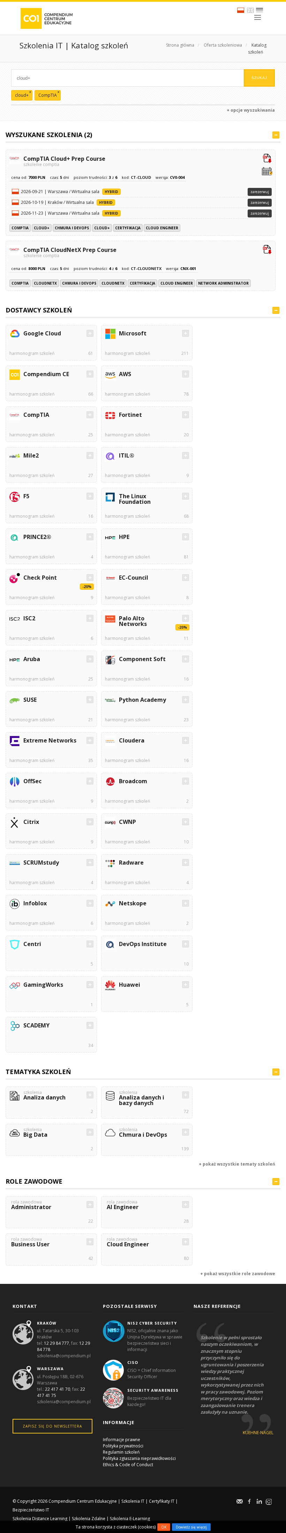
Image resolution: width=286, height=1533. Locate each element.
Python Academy (142, 700)
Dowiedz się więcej (191, 1527)
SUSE (30, 700)
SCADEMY (36, 1025)
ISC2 (29, 618)
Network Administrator (223, 283)
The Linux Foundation (135, 499)
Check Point (40, 577)
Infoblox (35, 903)
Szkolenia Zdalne (88, 1519)
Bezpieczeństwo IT (31, 1510)
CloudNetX (45, 283)
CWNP (127, 822)
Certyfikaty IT (161, 1501)
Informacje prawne (121, 1440)
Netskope (132, 903)
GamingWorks (43, 984)
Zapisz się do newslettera (52, 1426)
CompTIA (20, 227)
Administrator (31, 1205)
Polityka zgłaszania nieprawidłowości (139, 1458)
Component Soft (142, 659)
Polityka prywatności (123, 1446)
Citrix (31, 822)
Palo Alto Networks (133, 621)
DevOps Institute (143, 944)
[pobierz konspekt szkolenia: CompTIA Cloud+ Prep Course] (267, 159)
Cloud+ (42, 227)
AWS (125, 374)
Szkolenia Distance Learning (40, 1519)
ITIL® (126, 455)
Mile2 (31, 455)
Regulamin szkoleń (121, 1452)
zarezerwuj (259, 191)
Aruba (31, 659)
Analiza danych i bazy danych (141, 1098)
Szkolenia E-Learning (130, 1519)
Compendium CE (46, 374)
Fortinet (130, 415)
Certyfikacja (128, 227)
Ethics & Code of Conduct (128, 1465)
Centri (32, 944)
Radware (131, 862)
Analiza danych (44, 1095)
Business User (30, 1242)
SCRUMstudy (41, 862)
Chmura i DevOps (72, 227)
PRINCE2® (37, 537)
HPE (124, 537)
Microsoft (132, 333)
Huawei (129, 984)
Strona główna (180, 45)
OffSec (32, 781)
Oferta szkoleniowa (223, 45)
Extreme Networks (49, 740)
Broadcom (133, 781)
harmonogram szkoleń (31, 353)
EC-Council (133, 577)
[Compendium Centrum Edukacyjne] (46, 18)
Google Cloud (42, 333)
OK (163, 1527)
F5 (26, 496)
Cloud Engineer (162, 227)
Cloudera (131, 740)
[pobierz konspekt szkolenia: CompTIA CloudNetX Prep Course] (267, 250)
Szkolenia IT (132, 1501)
